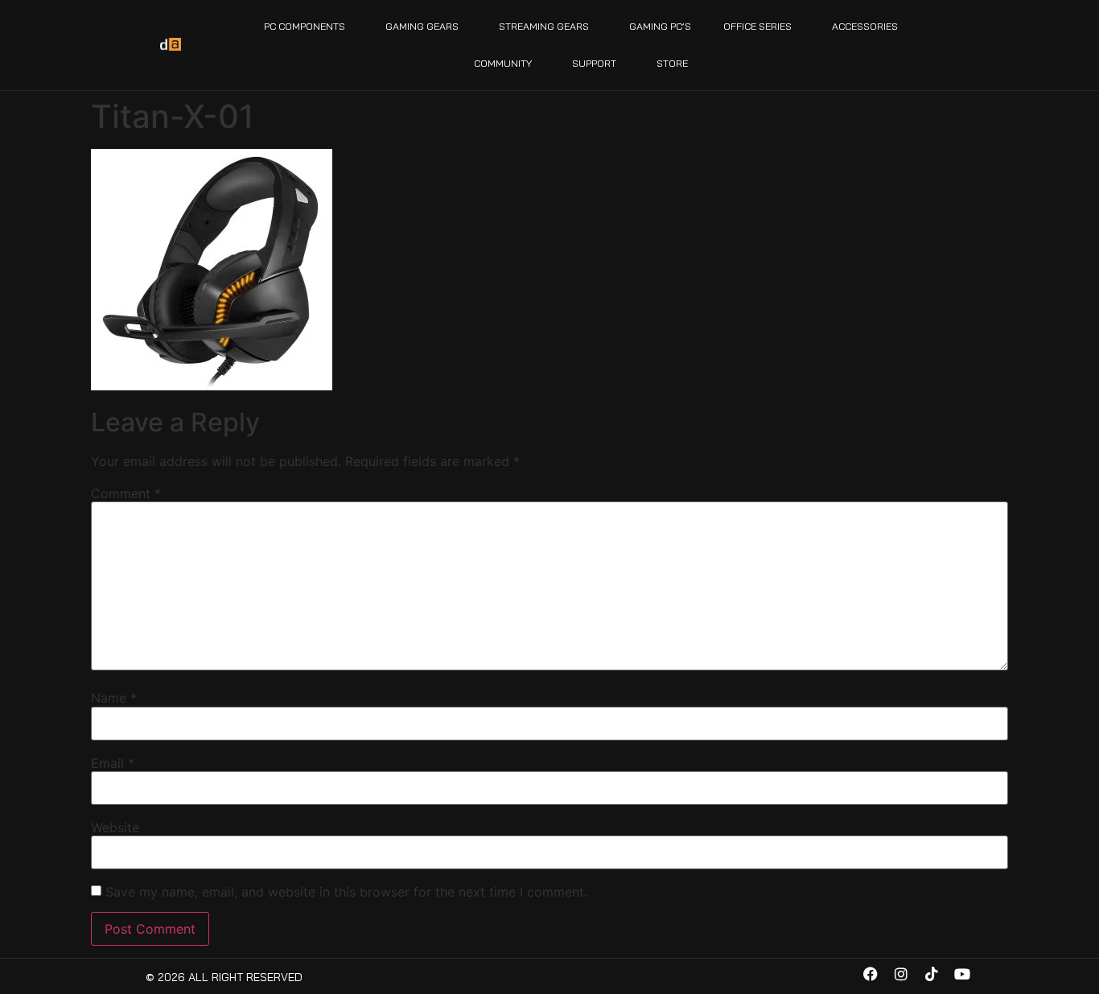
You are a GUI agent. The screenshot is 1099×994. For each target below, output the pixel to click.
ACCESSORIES (865, 26)
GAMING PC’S (660, 26)
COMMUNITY (503, 63)
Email (112, 763)
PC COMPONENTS (304, 26)
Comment (126, 493)
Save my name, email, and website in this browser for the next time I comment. (346, 891)
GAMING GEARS (422, 26)
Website (115, 827)
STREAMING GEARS (544, 26)
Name (114, 697)
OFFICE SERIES (757, 26)
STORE (672, 63)
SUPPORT (594, 63)
